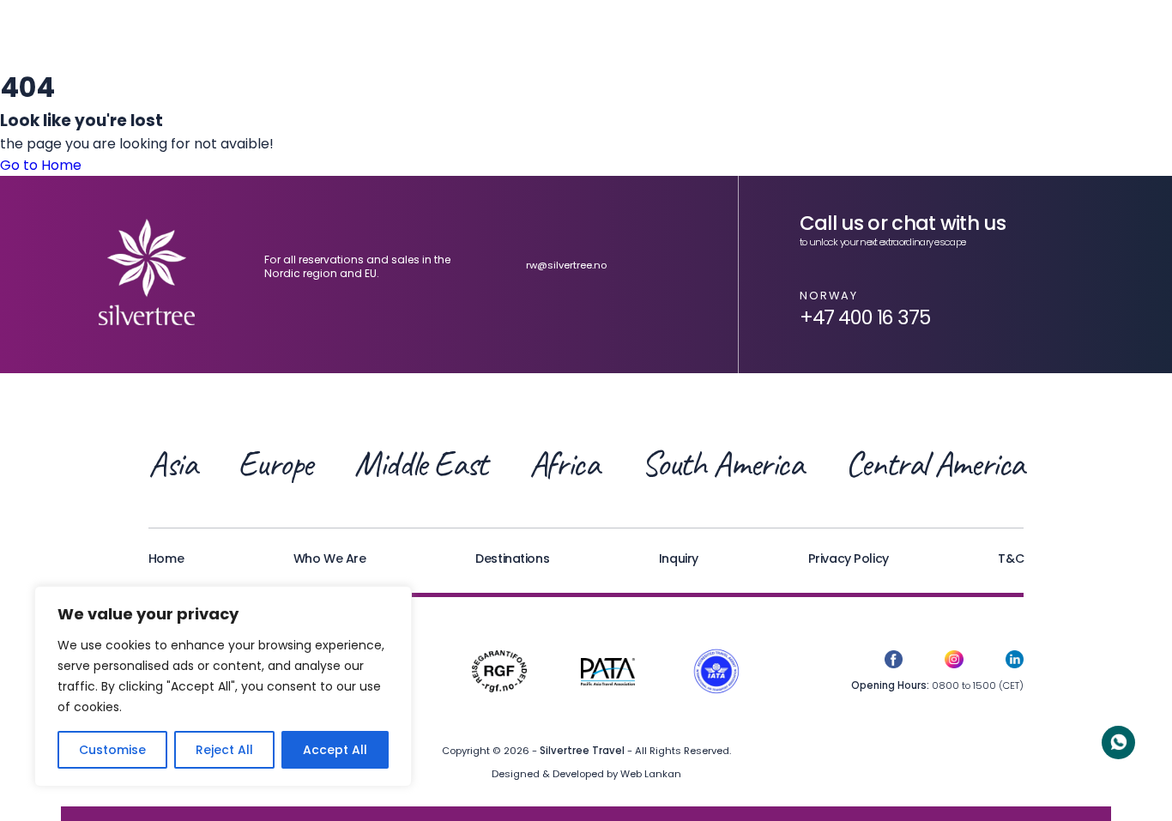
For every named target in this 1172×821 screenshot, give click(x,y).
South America (722, 464)
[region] (223, 686)
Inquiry (678, 558)
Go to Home (41, 165)
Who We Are (329, 558)
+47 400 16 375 (865, 317)
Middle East (420, 464)
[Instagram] (954, 662)
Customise (112, 749)
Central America (934, 464)
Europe (275, 464)
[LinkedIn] (1015, 662)
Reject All (224, 749)
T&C (1011, 558)
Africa (564, 464)
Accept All (335, 749)
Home (166, 558)
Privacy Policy (848, 558)
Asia (172, 464)
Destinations (512, 558)
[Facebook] (894, 662)
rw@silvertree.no (566, 265)
